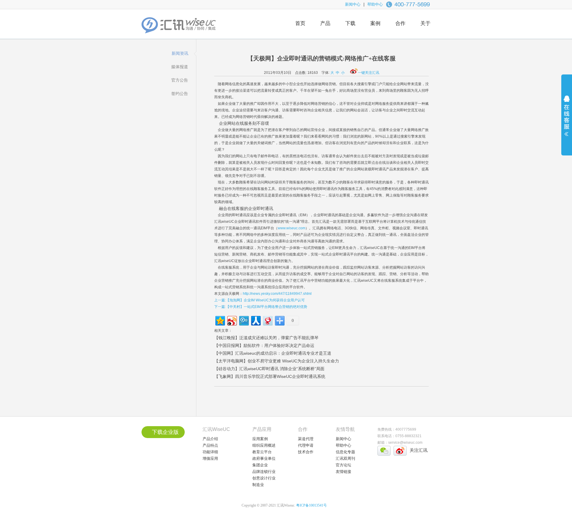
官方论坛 (343, 465)
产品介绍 (210, 439)
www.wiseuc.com (291, 228)
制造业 (258, 484)
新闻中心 (352, 4)
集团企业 (260, 465)
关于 (425, 23)
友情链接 (343, 471)
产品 (325, 23)
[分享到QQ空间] (219, 319)
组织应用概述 (264, 445)
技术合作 (305, 452)
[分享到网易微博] (267, 319)
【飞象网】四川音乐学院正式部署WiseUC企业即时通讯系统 (269, 376)
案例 (375, 23)
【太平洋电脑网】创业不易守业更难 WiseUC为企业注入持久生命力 (276, 361)
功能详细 (210, 452)
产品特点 (210, 445)
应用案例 (260, 439)
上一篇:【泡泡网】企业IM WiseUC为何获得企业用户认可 (259, 300)
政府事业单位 (264, 458)
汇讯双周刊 (345, 458)
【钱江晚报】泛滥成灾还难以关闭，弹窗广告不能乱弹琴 (266, 337)
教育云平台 (262, 452)
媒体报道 (179, 66)
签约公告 (179, 93)
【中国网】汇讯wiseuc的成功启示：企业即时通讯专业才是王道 (272, 353)
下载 (350, 23)
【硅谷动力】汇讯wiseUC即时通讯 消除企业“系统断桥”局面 (269, 368)
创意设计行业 (264, 478)
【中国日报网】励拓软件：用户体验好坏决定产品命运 (264, 345)
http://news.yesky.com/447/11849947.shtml (277, 294)
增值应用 (210, 458)
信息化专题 (345, 452)
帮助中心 (375, 4)
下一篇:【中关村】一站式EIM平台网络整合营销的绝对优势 (260, 307)
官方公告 (179, 80)
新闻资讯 (180, 53)
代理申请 (305, 445)
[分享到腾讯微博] (243, 319)
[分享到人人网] (255, 319)
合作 (400, 23)
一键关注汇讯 (368, 73)
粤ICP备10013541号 (311, 505)
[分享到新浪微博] (231, 319)
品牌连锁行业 (264, 471)
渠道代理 (305, 439)
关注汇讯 (419, 450)
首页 (300, 23)
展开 (566, 120)
